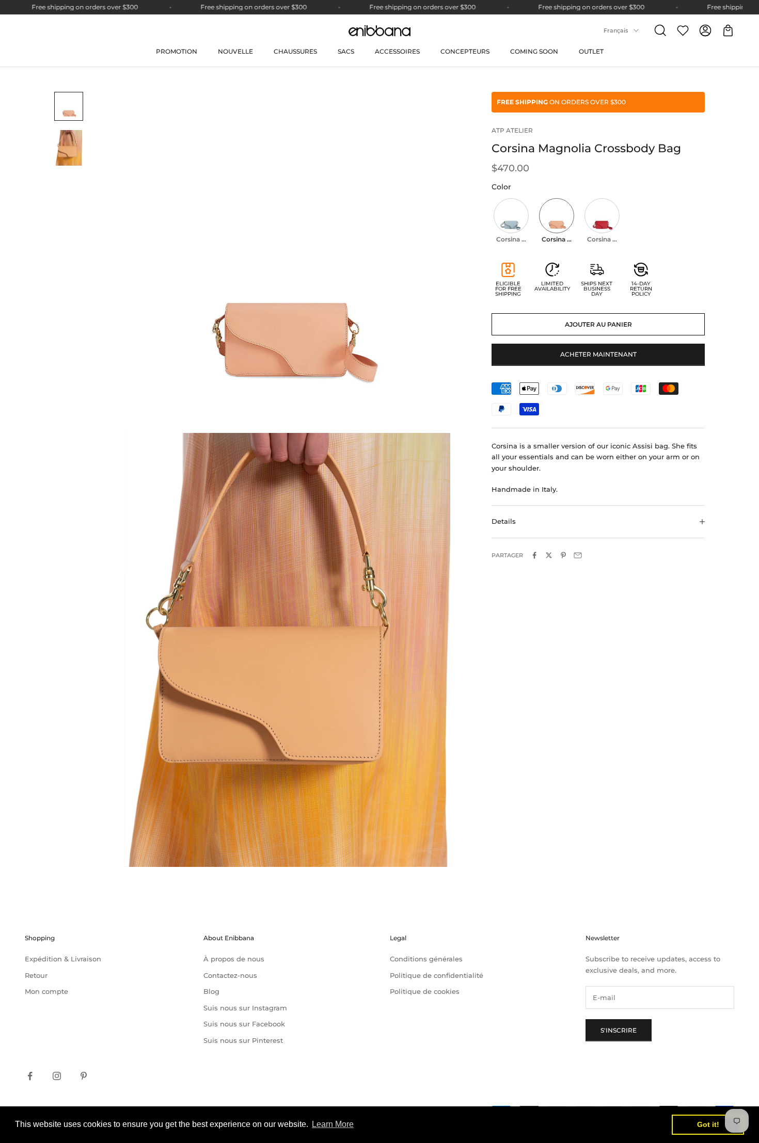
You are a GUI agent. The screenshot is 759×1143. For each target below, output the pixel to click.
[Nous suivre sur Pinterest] (83, 1076)
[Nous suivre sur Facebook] (30, 1076)
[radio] (510, 222)
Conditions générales (426, 959)
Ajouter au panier (598, 324)
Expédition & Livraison (63, 959)
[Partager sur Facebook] (534, 555)
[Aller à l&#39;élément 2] (68, 148)
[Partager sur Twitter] (549, 555)
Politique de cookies (425, 991)
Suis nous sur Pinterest (243, 1040)
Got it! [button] (708, 1124)
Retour (36, 975)
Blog (211, 991)
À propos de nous (233, 959)
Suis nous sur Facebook (244, 1024)
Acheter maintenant (598, 354)
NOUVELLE (235, 51)
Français (616, 30)
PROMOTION (176, 51)
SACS (346, 51)
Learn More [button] (333, 1124)
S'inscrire (618, 1030)
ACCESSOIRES (397, 51)
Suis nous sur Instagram (245, 1008)
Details (504, 521)
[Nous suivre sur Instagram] (57, 1076)
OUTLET (591, 51)
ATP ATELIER (512, 130)
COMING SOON (534, 51)
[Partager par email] (578, 555)
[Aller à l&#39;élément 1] (68, 106)
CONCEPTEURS (464, 51)
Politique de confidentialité (436, 975)
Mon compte (46, 991)
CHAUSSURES (295, 51)
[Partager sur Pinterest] (563, 555)
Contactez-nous (230, 975)
